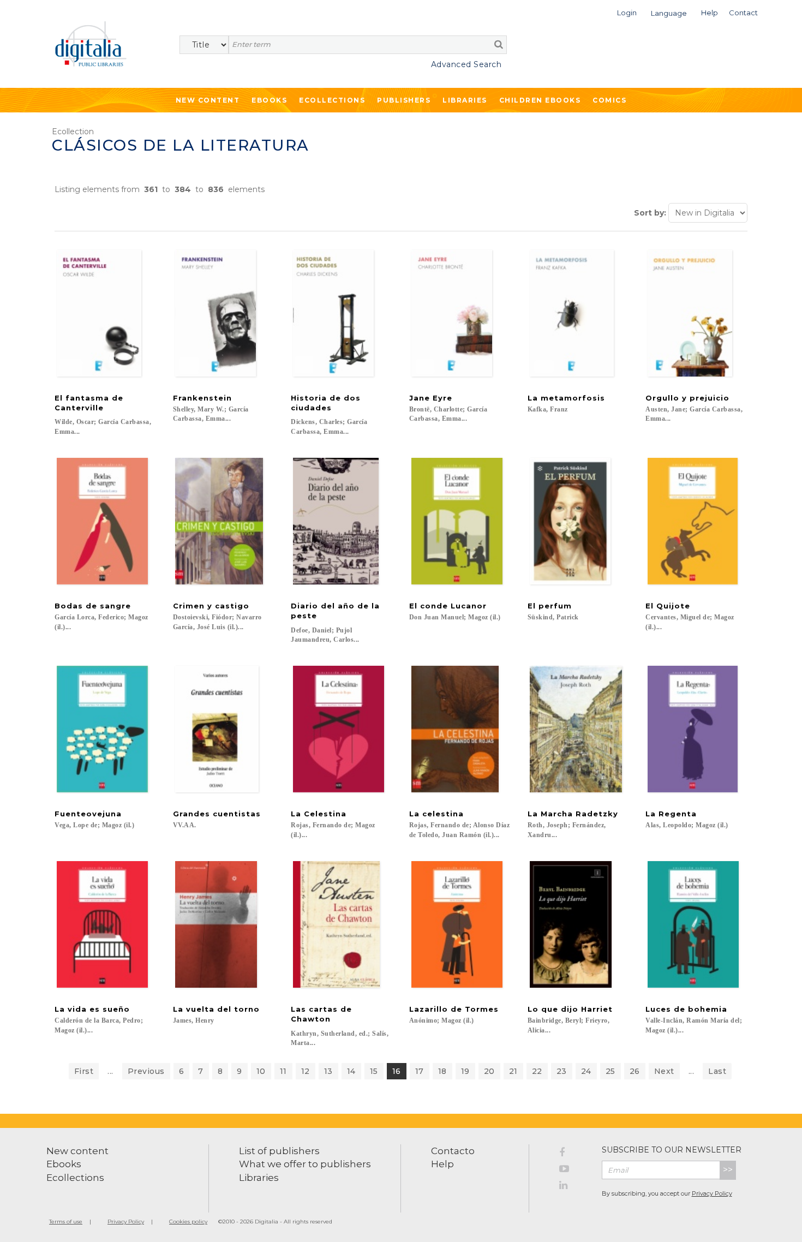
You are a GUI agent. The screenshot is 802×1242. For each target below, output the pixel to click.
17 (419, 1071)
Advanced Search (466, 64)
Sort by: (650, 213)
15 (374, 1071)
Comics (609, 100)
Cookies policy (188, 1221)
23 (561, 1071)
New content (77, 1150)
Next (664, 1071)
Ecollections (332, 100)
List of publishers (279, 1150)
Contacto (453, 1150)
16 (396, 1071)
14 (351, 1071)
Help (442, 1164)
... (110, 1071)
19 (465, 1071)
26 (635, 1071)
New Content (208, 100)
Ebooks (269, 100)
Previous (146, 1071)
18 (442, 1071)
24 (586, 1071)
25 (610, 1071)
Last (717, 1071)
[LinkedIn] (572, 1186)
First (84, 1071)
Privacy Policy (712, 1193)
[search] (498, 44)
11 (283, 1071)
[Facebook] (572, 1154)
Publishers (403, 100)
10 (261, 1071)
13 (328, 1071)
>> (728, 1170)
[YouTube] (572, 1170)
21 (513, 1071)
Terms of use (65, 1221)
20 (489, 1071)
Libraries (464, 100)
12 (305, 1071)
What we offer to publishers (305, 1164)
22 (537, 1071)
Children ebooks (540, 100)
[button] (627, 11)
